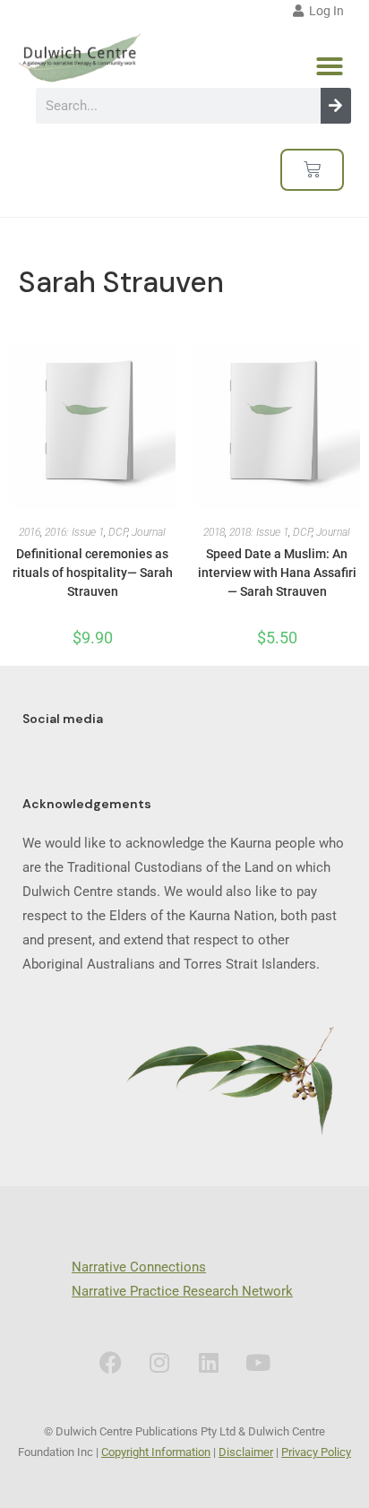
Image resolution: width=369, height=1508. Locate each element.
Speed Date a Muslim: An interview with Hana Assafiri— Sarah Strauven (277, 573)
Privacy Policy (316, 1452)
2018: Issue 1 (258, 532)
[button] (329, 66)
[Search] (336, 106)
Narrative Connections (139, 1267)
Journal (149, 532)
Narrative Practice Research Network (182, 1291)
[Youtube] (258, 1362)
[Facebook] (110, 1362)
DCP (117, 532)
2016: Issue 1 (74, 532)
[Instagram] (159, 1362)
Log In (324, 11)
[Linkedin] (208, 1362)
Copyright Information (155, 1452)
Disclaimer (246, 1452)
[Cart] (312, 170)
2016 (29, 532)
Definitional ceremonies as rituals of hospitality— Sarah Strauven (93, 573)
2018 (214, 532)
